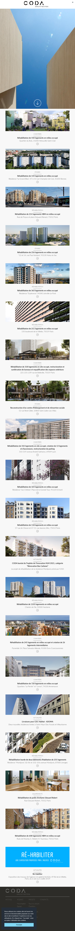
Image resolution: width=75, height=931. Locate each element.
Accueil (8, 900)
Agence (20, 900)
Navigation (72, 2)
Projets (32, 900)
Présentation (21, 904)
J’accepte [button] (19, 924)
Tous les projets (34, 904)
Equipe (19, 906)
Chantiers (32, 906)
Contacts (44, 900)
